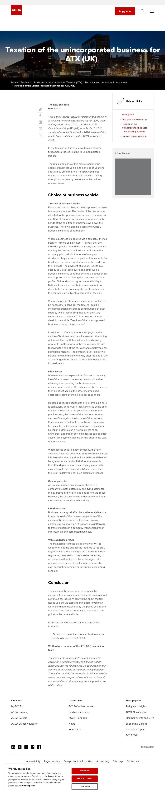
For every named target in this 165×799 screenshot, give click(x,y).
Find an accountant (79, 712)
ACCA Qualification (136, 712)
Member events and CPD (140, 718)
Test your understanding (134, 119)
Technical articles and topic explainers (106, 82)
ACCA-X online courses (82, 706)
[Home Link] (147, 747)
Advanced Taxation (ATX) (68, 82)
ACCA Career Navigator (24, 723)
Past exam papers (135, 729)
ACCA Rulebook (78, 718)
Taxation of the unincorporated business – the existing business (134, 128)
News (72, 723)
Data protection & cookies (77, 761)
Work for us (75, 729)
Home (14, 82)
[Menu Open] (152, 11)
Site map (118, 761)
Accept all (84, 770)
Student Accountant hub (134, 136)
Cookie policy (28, 786)
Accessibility (33, 761)
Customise (85, 786)
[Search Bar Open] (143, 11)
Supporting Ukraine (136, 723)
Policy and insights (136, 706)
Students (26, 82)
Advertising (102, 761)
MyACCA (16, 706)
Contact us (133, 761)
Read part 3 (128, 114)
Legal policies (52, 761)
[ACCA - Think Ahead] (16, 14)
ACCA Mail (132, 735)
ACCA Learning (19, 712)
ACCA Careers (19, 718)
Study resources (43, 82)
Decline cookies (84, 778)
